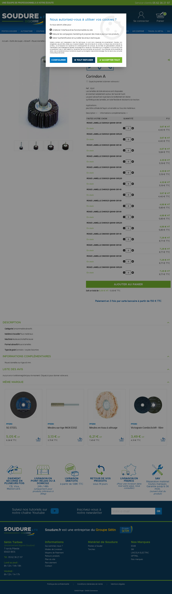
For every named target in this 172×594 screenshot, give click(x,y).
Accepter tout (110, 60)
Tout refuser (84, 60)
